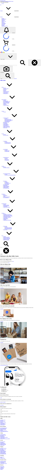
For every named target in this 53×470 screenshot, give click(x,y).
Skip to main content (2, 0)
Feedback (1, 469)
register (6, 1)
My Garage (3, 24)
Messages (3, 25)
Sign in (3, 1)
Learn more (1, 267)
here (13, 261)
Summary (3, 18)
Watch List (3, 20)
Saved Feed (3, 22)
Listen (1, 397)
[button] (7, 76)
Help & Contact (11, 1)
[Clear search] (34, 63)
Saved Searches (4, 23)
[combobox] (8, 65)
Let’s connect (2, 405)
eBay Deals (8, 1)
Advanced (15, 78)
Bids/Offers (3, 19)
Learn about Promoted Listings (4, 365)
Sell (0, 4)
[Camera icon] (6, 69)
